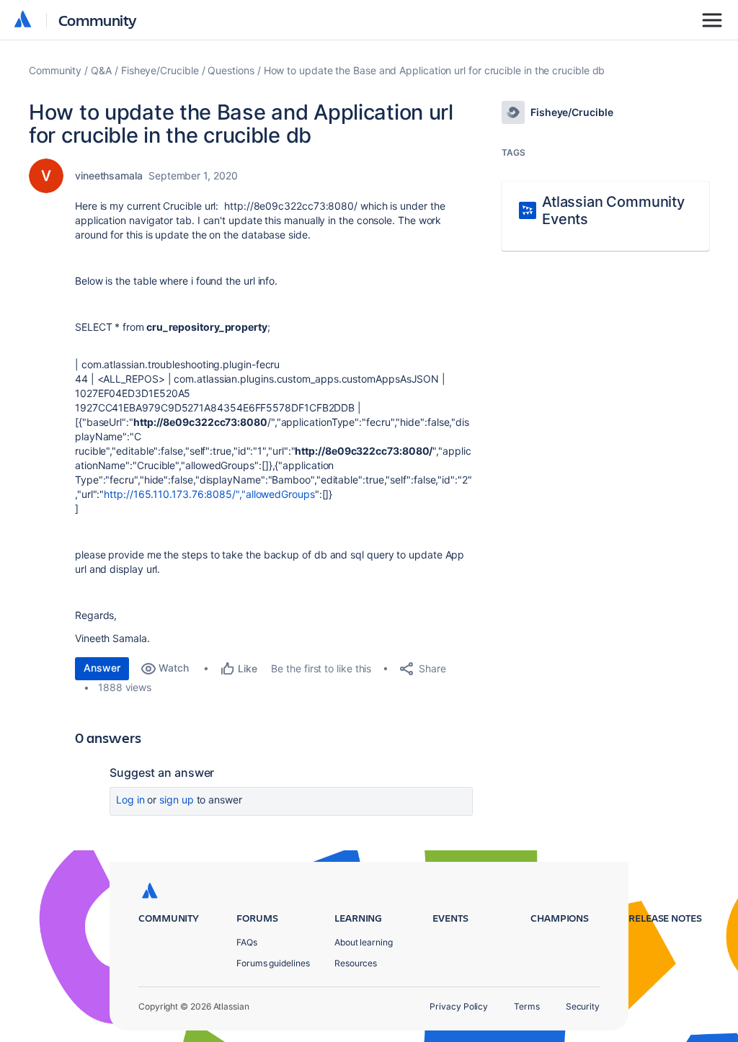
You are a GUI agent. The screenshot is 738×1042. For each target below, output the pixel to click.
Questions (231, 70)
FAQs (246, 942)
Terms (527, 1006)
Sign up (176, 799)
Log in (130, 799)
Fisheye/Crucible (160, 70)
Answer (102, 668)
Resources (355, 963)
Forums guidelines (273, 963)
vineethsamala (109, 175)
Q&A (101, 70)
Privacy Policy (459, 1006)
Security (583, 1006)
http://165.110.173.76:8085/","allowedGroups (209, 494)
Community (97, 19)
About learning (363, 942)
